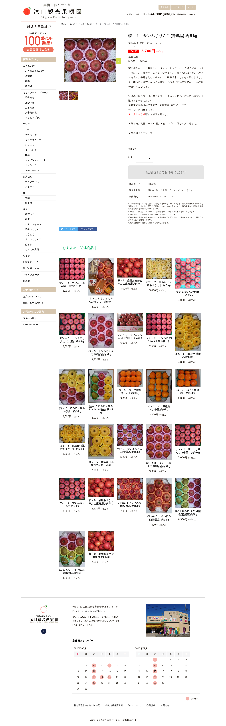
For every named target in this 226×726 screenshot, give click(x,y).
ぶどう (26, 130)
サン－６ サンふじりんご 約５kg (72, 504)
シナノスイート (33, 224)
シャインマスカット (35, 160)
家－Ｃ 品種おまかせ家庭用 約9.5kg (101, 555)
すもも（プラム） (34, 117)
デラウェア (31, 135)
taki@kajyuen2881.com (93, 611)
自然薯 (26, 281)
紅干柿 (28, 203)
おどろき (29, 107)
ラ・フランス (32, 181)
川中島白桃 (31, 112)
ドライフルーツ (31, 274)
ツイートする (69, 229)
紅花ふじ (29, 214)
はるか (28, 244)
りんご (72, 24)
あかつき (29, 102)
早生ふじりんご (33, 229)
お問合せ (164, 705)
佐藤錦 (28, 76)
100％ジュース (31, 262)
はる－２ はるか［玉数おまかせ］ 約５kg (158, 284)
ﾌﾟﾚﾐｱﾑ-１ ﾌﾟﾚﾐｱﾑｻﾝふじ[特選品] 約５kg (130, 504)
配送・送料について (33, 303)
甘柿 (27, 198)
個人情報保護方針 (114, 705)
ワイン (26, 256)
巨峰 (27, 155)
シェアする (88, 229)
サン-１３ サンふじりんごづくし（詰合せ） (101, 300)
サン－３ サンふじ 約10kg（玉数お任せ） (72, 284)
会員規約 (151, 705)
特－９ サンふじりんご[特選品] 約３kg (101, 353)
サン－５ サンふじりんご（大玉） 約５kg (72, 340)
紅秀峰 (28, 86)
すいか (26, 124)
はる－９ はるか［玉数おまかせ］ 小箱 (101, 463)
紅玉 (27, 219)
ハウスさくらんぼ (34, 71)
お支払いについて (32, 296)
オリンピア (31, 150)
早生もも (29, 97)
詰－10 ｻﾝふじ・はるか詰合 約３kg (72, 410)
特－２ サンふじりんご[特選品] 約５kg (130, 450)
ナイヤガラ (31, 165)
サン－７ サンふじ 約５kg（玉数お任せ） (159, 340)
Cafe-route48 (30, 324)
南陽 (27, 81)
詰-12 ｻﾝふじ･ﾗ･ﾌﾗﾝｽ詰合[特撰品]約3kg (72, 571)
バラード (29, 186)
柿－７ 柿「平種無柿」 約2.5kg (187, 391)
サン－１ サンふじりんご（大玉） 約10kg (130, 336)
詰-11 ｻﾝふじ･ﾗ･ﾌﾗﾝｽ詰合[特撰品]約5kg (188, 513)
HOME (63, 24)
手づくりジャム (31, 268)
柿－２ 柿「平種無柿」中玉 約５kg (159, 408)
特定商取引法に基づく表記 (87, 705)
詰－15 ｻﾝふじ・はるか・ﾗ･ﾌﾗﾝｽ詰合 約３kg (101, 409)
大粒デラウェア (33, 140)
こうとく (29, 234)
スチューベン (32, 170)
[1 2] (144, 158)
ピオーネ (29, 145)
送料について (134, 705)
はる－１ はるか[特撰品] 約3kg (188, 355)
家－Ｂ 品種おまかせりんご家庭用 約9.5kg (101, 502)
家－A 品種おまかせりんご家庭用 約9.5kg (130, 282)
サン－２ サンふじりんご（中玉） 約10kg (187, 451)
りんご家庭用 (32, 249)
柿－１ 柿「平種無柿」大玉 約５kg (130, 391)
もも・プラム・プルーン (35, 92)
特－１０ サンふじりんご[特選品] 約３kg (158, 465)
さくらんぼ (29, 66)
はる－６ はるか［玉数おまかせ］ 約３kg (72, 447)
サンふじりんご (85, 24)
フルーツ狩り (30, 318)
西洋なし (27, 176)
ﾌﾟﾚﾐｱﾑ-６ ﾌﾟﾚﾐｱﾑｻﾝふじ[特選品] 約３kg (159, 518)
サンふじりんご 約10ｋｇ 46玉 (188, 293)
